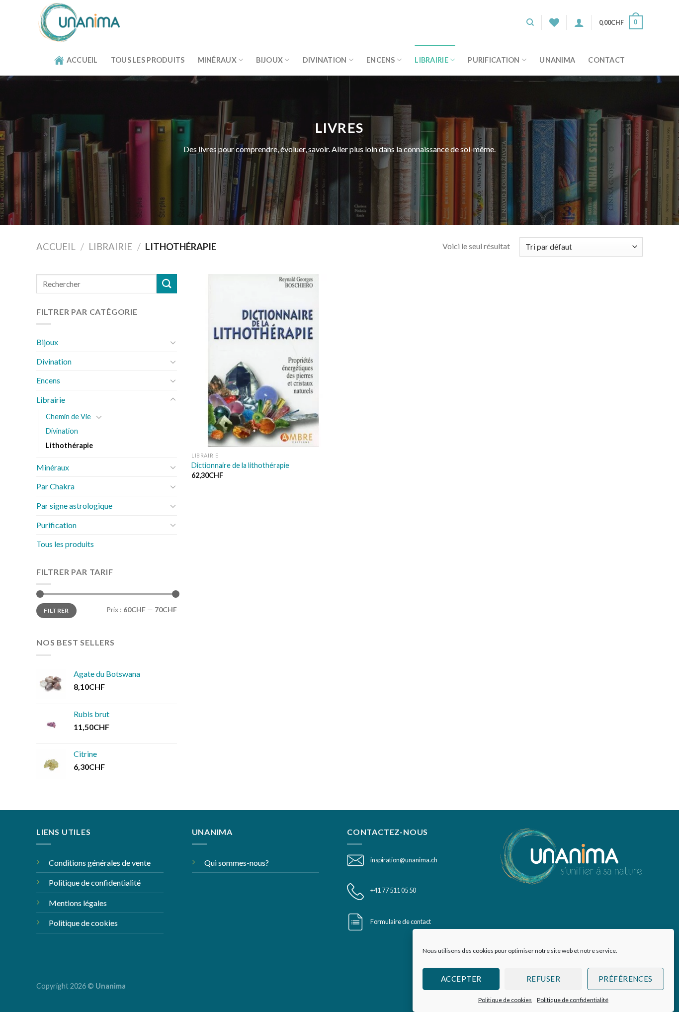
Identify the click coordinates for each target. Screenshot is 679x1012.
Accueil (82, 60)
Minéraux (217, 60)
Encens (380, 60)
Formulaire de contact (400, 921)
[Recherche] (530, 22)
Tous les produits (148, 60)
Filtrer (56, 610)
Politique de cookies (505, 1000)
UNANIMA (557, 60)
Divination (325, 60)
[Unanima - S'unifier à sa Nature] (82, 22)
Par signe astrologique (74, 505)
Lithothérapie (69, 445)
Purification (493, 60)
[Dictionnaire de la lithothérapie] (263, 360)
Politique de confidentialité (572, 1000)
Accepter (461, 978)
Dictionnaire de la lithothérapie (240, 465)
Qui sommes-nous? (236, 862)
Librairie (431, 60)
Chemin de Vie (68, 416)
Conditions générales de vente (100, 862)
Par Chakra (55, 486)
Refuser (543, 978)
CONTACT (606, 60)
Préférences (625, 978)
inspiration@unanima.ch (403, 860)
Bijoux (269, 60)
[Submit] (166, 283)
